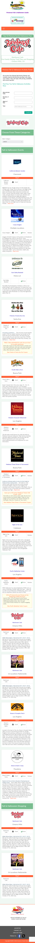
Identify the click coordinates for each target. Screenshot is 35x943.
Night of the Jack (17, 524)
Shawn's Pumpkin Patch (17, 713)
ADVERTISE (17, 928)
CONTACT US (17, 930)
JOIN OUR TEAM (17, 932)
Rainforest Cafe (17, 622)
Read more (10, 203)
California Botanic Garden (17, 171)
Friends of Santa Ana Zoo (17, 315)
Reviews (30, 232)
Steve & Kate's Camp (17, 765)
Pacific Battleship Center (17, 571)
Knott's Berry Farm (17, 369)
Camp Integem (17, 224)
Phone (24, 232)
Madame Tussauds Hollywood (17, 417)
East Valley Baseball (17, 272)
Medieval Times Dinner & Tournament (17, 464)
